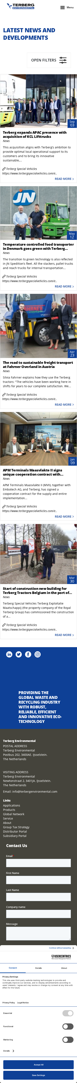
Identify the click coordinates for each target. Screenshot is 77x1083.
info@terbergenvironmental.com (34, 791)
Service (8, 818)
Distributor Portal (15, 831)
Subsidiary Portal (14, 836)
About (7, 823)
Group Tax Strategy (16, 827)
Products (9, 810)
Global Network (13, 814)
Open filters (43, 60)
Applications (11, 805)
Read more (63, 179)
